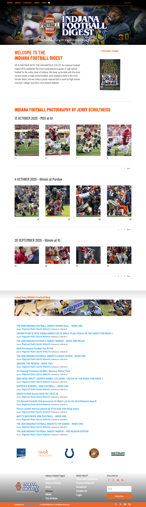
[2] (57, 155)
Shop (44, 3)
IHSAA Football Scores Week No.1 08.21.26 (37, 393)
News (36, 3)
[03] (119, 216)
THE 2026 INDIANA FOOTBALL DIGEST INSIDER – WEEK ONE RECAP (51, 341)
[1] (27, 155)
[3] (88, 155)
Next (128, 168)
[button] (69, 462)
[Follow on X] (113, 480)
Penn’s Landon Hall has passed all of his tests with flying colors (48, 408)
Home (9, 3)
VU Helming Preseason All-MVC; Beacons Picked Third (43, 371)
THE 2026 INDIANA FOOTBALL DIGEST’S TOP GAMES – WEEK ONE (50, 423)
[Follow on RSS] (122, 480)
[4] (119, 155)
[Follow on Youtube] (118, 480)
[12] (27, 216)
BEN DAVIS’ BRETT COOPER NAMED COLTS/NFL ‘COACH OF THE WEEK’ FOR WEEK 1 (60, 378)
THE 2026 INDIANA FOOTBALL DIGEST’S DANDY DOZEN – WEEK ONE (51, 356)
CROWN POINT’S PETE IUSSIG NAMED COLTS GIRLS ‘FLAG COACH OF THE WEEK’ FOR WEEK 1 (65, 333)
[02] (88, 216)
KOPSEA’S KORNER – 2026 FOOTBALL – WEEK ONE (43, 386)
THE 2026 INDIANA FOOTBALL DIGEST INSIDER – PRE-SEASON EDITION (52, 431)
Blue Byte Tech (31, 504)
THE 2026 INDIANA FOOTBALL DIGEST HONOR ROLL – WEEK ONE (50, 326)
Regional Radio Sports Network (36, 329)
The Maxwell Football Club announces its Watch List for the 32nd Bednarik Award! (56, 401)
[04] (119, 263)
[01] (57, 216)
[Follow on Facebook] (109, 480)
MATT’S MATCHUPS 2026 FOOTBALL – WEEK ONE (41, 416)
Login (79, 495)
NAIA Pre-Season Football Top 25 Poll (35, 348)
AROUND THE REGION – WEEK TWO (35, 363)
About (18, 3)
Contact (27, 3)
